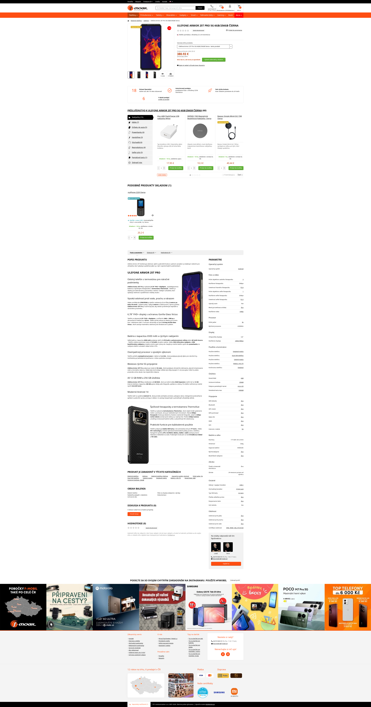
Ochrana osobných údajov (137, 655)
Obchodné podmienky (136, 643)
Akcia (238, 15)
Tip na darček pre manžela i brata (194, 655)
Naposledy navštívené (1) (140, 704)
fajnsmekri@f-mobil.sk (220, 559)
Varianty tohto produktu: (185, 43)
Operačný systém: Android (180, 476)
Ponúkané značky (164, 641)
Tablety (159, 15)
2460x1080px (239, 341)
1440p (241, 311)
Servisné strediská (134, 648)
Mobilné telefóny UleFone (159, 476)
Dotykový (240, 367)
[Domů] (128, 21)
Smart (193, 15)
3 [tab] (195, 175)
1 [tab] (190, 175)
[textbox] (204, 46)
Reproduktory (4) (139, 147)
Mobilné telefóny (136, 21)
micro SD (240, 386)
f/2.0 (242, 287)
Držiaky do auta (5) (139, 127)
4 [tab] (197, 175)
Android (240, 269)
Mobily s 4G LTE (176, 478)
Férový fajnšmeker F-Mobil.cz (168, 638)
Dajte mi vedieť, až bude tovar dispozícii (192, 65)
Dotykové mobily (161, 478)
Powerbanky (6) (138, 132)
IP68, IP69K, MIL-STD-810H (234, 528)
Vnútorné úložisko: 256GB (136, 480)
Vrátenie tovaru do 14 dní (137, 652)
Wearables (170, 15)
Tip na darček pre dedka (194, 646)
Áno (242, 307)
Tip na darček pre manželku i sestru (194, 650)
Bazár (230, 15)
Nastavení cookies (164, 645)
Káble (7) (135, 122)
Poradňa (130, 1)
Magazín (138, 1)
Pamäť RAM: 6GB (190, 478)
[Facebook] (223, 654)
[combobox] (204, 47)
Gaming (220, 15)
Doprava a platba (134, 641)
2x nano (240, 493)
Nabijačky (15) (137, 117)
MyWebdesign (210, 704)
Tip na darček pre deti (196, 638)
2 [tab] (192, 175)
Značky (157, 1)
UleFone (146, 21)
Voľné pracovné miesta (166, 643)
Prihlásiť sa (171, 535)
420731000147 (224, 557)
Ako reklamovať (134, 650)
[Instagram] (228, 654)
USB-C (241, 485)
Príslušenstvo (146, 15)
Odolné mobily (147, 478)
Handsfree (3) (137, 137)
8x (242, 322)
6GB (242, 378)
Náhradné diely (206, 15)
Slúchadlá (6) (137, 142)
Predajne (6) (147, 1)
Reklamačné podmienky (136, 645)
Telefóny (132, 15)
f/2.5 (242, 299)
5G (242, 429)
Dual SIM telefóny (133, 478)
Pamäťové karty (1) (139, 157)
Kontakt (164, 1)
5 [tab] (199, 175)
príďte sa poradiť (163, 99)
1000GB (241, 390)
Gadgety (183, 15)
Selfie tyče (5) (137, 152)
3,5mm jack (239, 489)
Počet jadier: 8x (198, 476)
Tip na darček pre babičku (194, 642)
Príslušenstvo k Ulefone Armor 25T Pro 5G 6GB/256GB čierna (165, 110)
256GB (241, 382)
